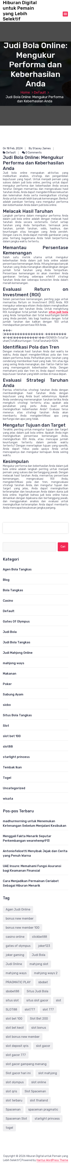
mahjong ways (13, 663)
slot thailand (39, 1100)
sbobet (43, 982)
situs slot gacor (37, 1000)
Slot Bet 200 (39, 1018)
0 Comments (33, 152)
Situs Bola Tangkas (17, 715)
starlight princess (16, 757)
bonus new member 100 (22, 927)
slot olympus (15, 1082)
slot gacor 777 (16, 1055)
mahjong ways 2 (46, 973)
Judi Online (14, 964)
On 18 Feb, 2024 (13, 148)
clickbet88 (39, 937)
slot (58, 1000)
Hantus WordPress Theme (52, 1160)
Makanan (9, 673)
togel (9, 1127)
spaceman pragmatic (43, 1109)
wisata (8, 798)
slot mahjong (47, 1073)
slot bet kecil (15, 1027)
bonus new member (20, 918)
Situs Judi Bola (37, 991)
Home (25, 92)
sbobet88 (12, 991)
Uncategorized (14, 788)
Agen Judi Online (18, 909)
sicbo (7, 705)
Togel (7, 778)
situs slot (12, 1000)
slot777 (30, 1009)
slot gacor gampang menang (26, 1064)
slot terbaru (14, 1100)
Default (40, 92)
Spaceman (13, 1109)
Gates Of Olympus (16, 621)
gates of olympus (18, 946)
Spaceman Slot (16, 1118)
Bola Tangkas (13, 590)
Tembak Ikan (12, 767)
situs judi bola (58, 312)
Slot (6, 725)
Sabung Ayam (13, 694)
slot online (38, 1082)
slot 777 (48, 1009)
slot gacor (43, 1046)
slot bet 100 (12, 736)
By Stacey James (40, 148)
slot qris (11, 1091)
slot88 (8, 746)
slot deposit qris (17, 1046)
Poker (7, 684)
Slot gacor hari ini (18, 1073)
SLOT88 (11, 1009)
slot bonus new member (23, 1037)
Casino (8, 600)
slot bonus (38, 1027)
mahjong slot (39, 964)
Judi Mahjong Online (18, 653)
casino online (15, 937)
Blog (6, 580)
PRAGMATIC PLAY (18, 982)
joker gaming (15, 955)
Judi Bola (10, 632)
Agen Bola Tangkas (17, 569)
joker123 (44, 946)
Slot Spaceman (35, 1091)
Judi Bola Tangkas (16, 642)
